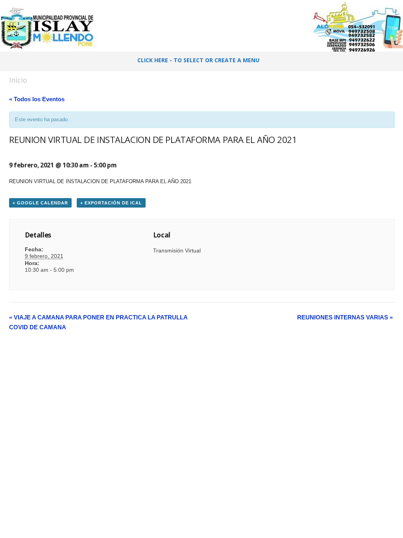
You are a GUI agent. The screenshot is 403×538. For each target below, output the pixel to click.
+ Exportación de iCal (111, 202)
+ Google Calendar (40, 202)
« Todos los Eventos (37, 99)
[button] (390, 61)
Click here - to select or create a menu (198, 60)
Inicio (18, 80)
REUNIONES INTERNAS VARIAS (345, 317)
